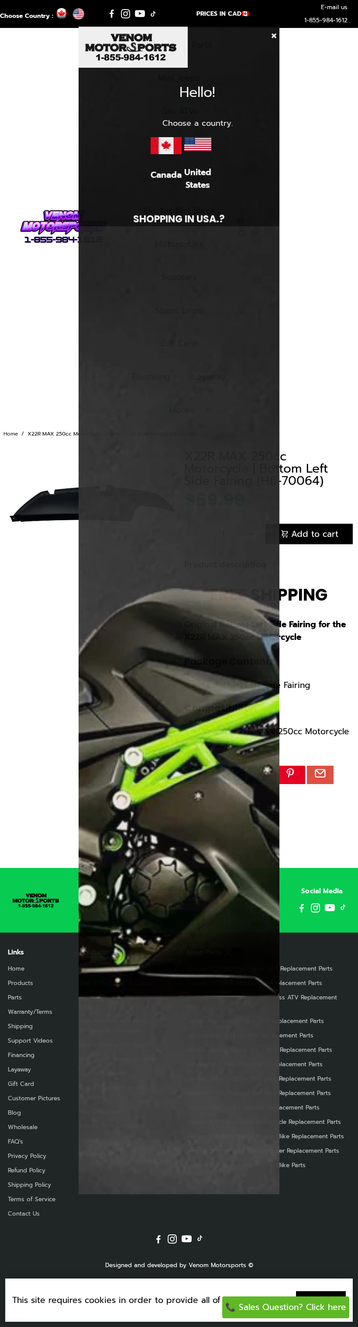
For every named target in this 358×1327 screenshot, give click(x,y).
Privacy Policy (27, 1156)
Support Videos (30, 1040)
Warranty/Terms (30, 1011)
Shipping (20, 1026)
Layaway (19, 1069)
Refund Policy (26, 1170)
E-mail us (334, 7)
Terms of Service (31, 1199)
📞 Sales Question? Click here (285, 1307)
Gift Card (21, 1084)
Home (10, 434)
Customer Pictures (34, 1098)
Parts (15, 997)
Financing (21, 1055)
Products (20, 983)
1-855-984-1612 (326, 20)
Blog (14, 1112)
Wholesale (23, 1127)
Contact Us (24, 1213)
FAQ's (15, 1141)
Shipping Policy (29, 1184)
